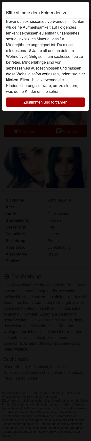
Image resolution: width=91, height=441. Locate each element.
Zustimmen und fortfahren (45, 102)
